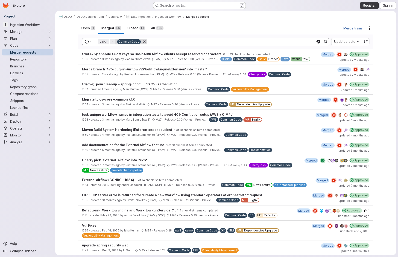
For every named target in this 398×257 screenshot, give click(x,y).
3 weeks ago (111, 59)
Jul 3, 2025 (109, 185)
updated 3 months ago (354, 120)
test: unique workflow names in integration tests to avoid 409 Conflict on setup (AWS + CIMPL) (158, 114)
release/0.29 (237, 165)
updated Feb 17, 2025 (354, 231)
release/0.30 (236, 74)
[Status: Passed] (322, 160)
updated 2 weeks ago (354, 59)
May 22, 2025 (110, 215)
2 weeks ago (111, 74)
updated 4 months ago (354, 135)
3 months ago (111, 104)
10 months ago (112, 200)
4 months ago (111, 134)
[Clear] (318, 41)
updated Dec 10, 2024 (354, 251)
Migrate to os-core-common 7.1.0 (108, 99)
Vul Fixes (89, 225)
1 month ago (110, 89)
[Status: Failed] (339, 54)
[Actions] (369, 28)
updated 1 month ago (355, 90)
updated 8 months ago (354, 200)
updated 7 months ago (354, 165)
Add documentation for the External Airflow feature (123, 145)
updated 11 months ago (353, 216)
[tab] (88, 28)
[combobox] (346, 41)
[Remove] (144, 41)
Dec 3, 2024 (110, 250)
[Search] (325, 41)
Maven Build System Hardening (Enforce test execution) (127, 130)
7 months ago (111, 165)
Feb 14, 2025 (110, 230)
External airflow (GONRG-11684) (108, 180)
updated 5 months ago (354, 150)
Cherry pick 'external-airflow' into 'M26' (114, 160)
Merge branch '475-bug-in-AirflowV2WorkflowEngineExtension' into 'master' (144, 69)
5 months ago (111, 150)
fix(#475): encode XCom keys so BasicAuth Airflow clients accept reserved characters (152, 54)
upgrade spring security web (105, 245)
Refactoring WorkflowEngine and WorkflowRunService (126, 210)
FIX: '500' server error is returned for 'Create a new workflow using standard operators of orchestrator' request (172, 195)
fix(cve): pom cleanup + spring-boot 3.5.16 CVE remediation (130, 84)
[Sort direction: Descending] (365, 41)
